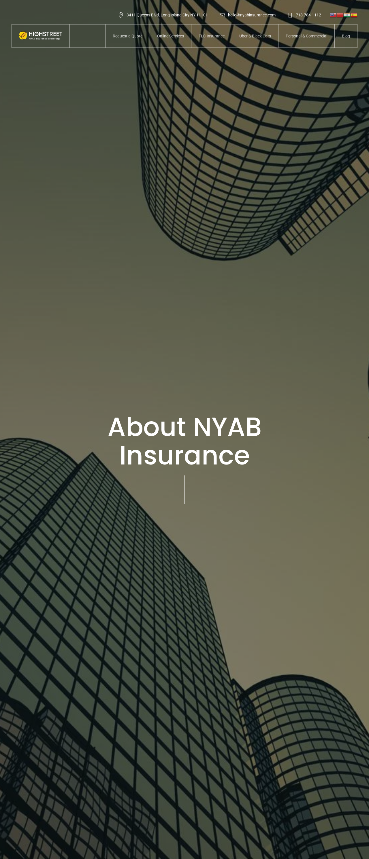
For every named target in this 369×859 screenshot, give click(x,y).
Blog (346, 36)
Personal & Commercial (306, 36)
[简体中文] (340, 14)
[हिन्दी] (347, 14)
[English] (333, 14)
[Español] (354, 14)
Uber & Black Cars (255, 36)
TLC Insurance (212, 36)
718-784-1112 (308, 15)
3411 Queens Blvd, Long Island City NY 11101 (167, 15)
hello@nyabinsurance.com (252, 15)
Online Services (170, 36)
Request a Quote (127, 36)
